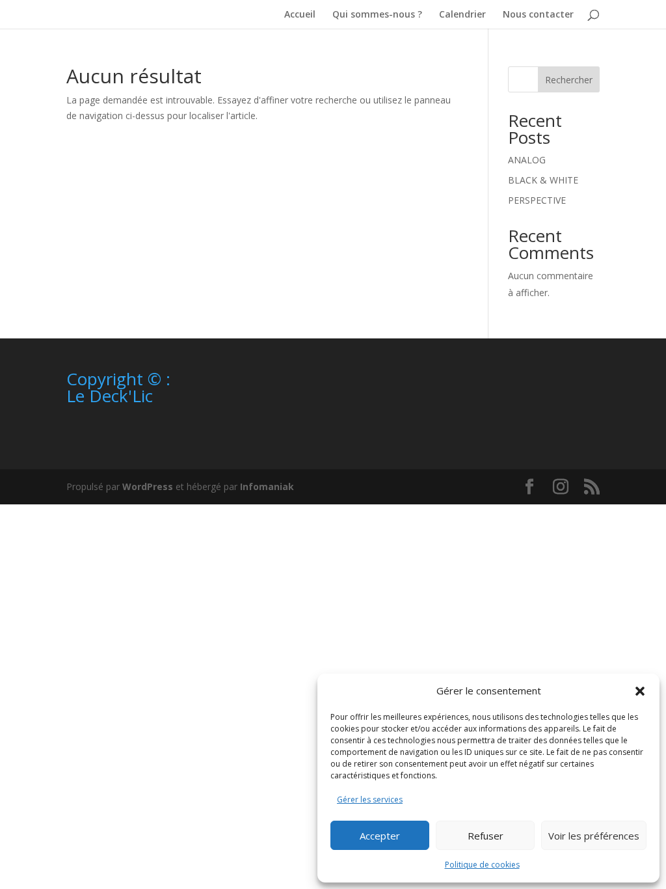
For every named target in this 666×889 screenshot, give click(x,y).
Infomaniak (267, 486)
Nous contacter (538, 15)
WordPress (147, 486)
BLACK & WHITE (543, 180)
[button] (639, 691)
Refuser (485, 835)
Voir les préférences (593, 835)
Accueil (299, 15)
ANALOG (527, 160)
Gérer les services (370, 799)
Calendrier (462, 15)
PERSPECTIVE (537, 200)
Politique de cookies (482, 864)
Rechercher (569, 80)
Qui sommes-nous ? (377, 15)
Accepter (380, 835)
